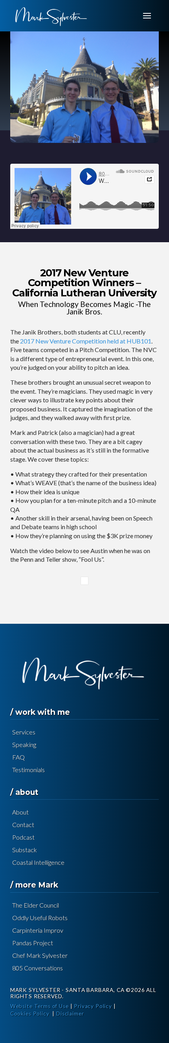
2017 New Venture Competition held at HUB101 (85, 341)
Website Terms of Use (39, 1006)
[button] (147, 15)
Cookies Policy (30, 1013)
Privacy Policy (93, 1006)
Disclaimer (70, 1013)
